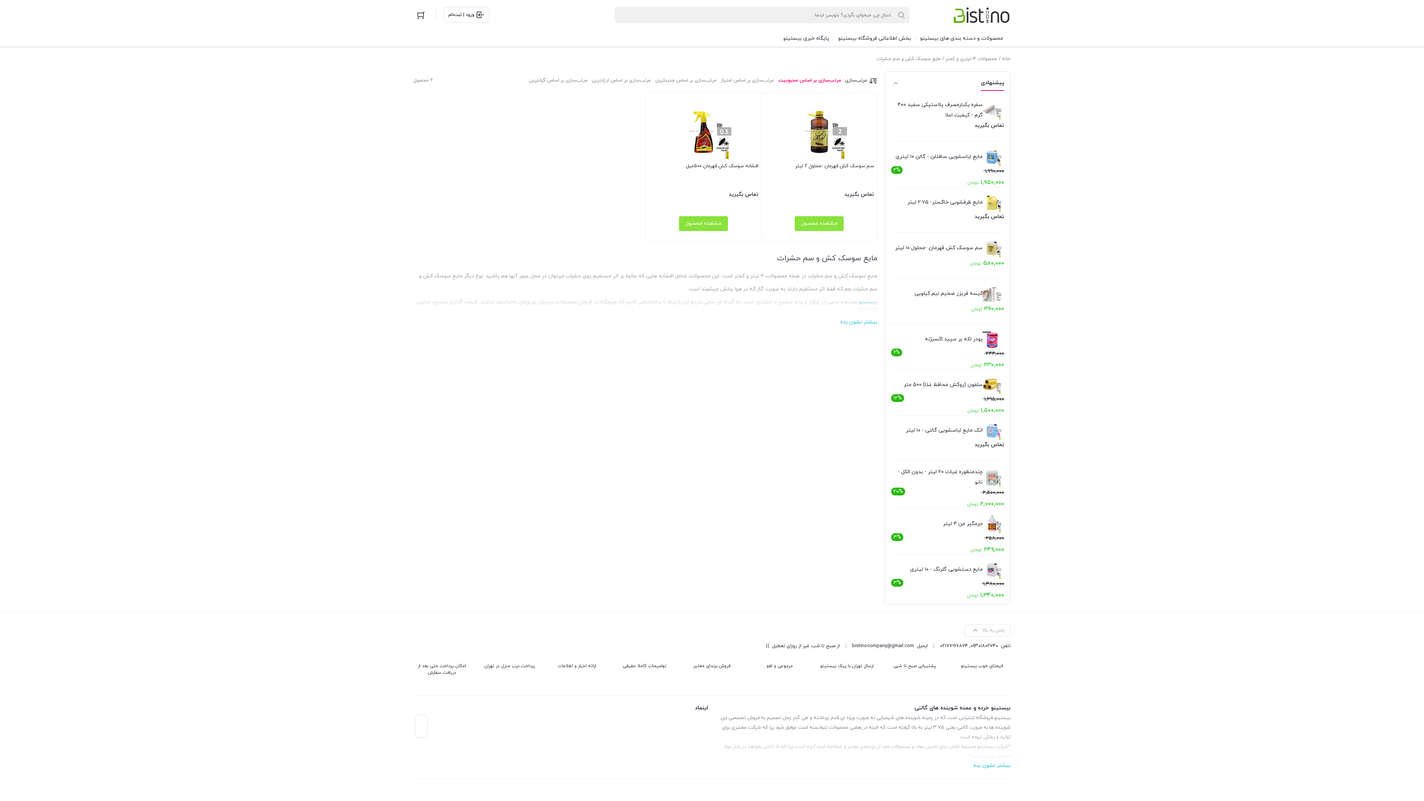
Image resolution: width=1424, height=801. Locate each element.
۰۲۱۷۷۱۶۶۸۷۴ (954, 646)
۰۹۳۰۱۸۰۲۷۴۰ (984, 646)
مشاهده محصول (819, 223)
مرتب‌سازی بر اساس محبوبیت (809, 80)
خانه (1006, 59)
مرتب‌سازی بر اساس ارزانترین (621, 80)
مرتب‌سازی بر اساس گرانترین (558, 80)
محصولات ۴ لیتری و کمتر (971, 59)
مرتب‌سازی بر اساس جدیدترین (685, 80)
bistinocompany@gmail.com (883, 646)
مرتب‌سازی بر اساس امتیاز (747, 80)
